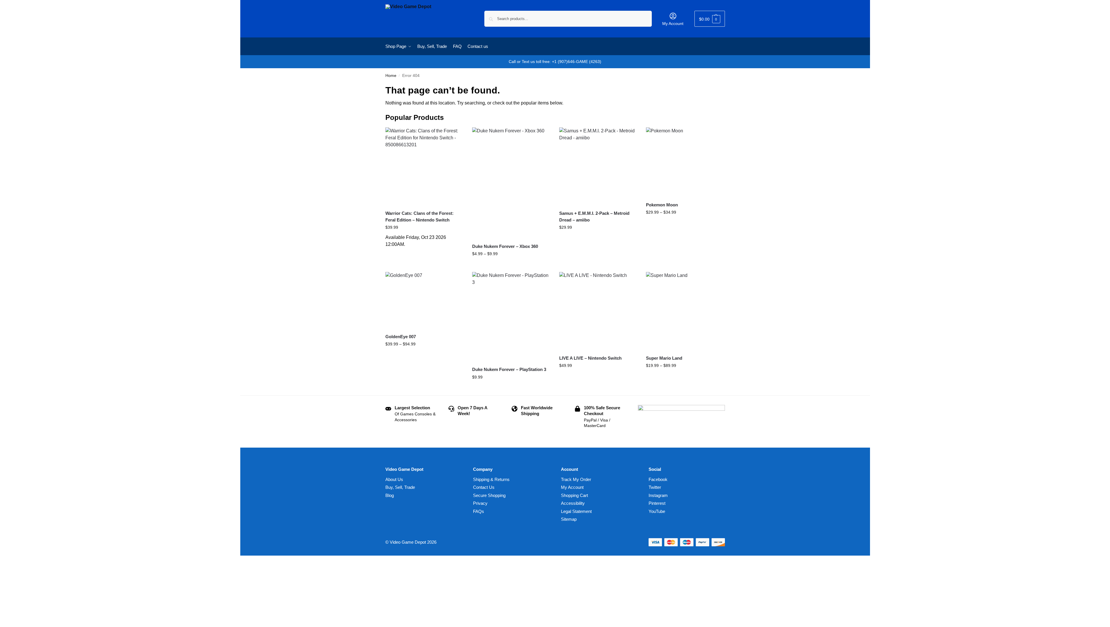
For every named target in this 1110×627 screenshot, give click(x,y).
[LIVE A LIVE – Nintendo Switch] (598, 311)
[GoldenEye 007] (424, 300)
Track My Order (576, 479)
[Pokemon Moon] (685, 162)
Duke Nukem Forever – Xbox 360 (505, 246)
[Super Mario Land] (685, 311)
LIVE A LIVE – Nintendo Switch (590, 358)
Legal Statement (576, 511)
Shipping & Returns (491, 479)
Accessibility (573, 503)
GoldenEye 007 (400, 336)
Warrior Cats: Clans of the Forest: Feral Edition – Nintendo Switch (419, 216)
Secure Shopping (489, 495)
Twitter (655, 487)
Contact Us (483, 487)
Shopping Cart (574, 495)
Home (390, 75)
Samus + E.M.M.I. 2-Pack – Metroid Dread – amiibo (594, 216)
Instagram (658, 495)
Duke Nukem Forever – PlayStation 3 (509, 369)
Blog (389, 495)
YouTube (657, 511)
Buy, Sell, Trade (400, 487)
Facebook (658, 479)
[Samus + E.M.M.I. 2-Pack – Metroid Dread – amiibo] (598, 166)
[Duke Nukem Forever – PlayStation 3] (511, 317)
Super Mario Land (664, 358)
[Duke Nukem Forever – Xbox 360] (511, 183)
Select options (511, 266)
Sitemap (569, 519)
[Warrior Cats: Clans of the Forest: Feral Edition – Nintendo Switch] (424, 166)
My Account (672, 23)
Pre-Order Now (424, 253)
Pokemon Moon (662, 204)
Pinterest (657, 503)
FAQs (478, 511)
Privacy (480, 503)
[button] (709, 19)
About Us (394, 479)
